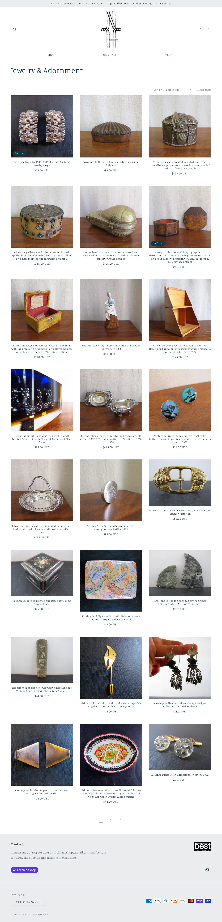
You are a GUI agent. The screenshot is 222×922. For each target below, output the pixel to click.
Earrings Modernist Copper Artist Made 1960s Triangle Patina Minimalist (42, 792)
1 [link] (101, 820)
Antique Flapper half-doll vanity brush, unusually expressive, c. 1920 (111, 347)
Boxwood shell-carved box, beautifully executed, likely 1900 (111, 163)
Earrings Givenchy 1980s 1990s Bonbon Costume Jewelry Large (42, 163)
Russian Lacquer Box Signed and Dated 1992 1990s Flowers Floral (42, 602)
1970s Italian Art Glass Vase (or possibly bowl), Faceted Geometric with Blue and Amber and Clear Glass (42, 439)
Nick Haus (23, 914)
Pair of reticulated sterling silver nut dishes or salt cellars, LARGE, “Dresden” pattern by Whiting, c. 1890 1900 (111, 439)
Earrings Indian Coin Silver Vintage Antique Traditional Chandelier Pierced (180, 705)
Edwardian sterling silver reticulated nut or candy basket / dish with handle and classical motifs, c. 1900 (42, 529)
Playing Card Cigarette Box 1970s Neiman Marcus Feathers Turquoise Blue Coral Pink (111, 618)
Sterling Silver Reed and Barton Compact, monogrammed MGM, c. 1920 (111, 528)
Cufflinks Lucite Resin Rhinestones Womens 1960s (180, 774)
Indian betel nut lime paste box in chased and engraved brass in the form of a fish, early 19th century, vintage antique (111, 255)
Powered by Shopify (38, 914)
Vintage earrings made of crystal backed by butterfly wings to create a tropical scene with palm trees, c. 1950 (180, 439)
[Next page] (121, 820)
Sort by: (158, 89)
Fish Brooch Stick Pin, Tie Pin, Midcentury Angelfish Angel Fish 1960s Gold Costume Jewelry (111, 705)
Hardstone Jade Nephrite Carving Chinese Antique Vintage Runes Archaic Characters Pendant (42, 689)
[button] (15, 29)
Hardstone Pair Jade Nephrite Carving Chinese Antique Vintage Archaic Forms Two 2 (180, 602)
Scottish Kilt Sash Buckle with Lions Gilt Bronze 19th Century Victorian (180, 512)
